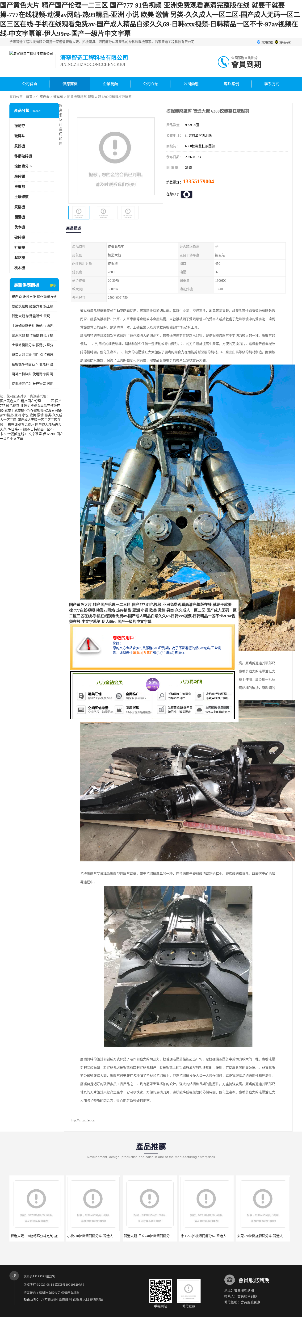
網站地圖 (96, 1299)
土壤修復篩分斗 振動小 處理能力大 (34, 325)
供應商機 (70, 84)
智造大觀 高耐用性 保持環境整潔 (34, 355)
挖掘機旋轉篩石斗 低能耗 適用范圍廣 (34, 364)
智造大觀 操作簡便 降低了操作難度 (34, 335)
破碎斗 (19, 136)
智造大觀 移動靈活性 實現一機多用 (34, 316)
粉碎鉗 (19, 176)
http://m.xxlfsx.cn (83, 1120)
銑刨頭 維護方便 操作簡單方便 (34, 296)
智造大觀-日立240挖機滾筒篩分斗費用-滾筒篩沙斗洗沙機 (165, 1236)
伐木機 (19, 227)
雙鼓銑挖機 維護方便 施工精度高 (34, 306)
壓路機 (19, 258)
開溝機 (19, 217)
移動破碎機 (23, 156)
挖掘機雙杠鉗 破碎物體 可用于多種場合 (34, 384)
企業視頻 (110, 84)
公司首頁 (29, 84)
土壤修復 (21, 197)
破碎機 (19, 237)
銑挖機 (19, 146)
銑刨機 (19, 207)
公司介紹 (150, 84)
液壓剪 (58, 97)
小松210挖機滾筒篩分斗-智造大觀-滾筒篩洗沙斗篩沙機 (107, 1236)
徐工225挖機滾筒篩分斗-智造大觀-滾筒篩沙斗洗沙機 (218, 1236)
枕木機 (19, 268)
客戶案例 (231, 84)
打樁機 (19, 247)
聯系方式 (271, 84)
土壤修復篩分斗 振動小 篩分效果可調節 (34, 345)
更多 (53, 285)
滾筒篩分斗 (23, 166)
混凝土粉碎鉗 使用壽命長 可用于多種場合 (34, 374)
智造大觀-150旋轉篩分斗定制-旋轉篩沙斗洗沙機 (46, 1236)
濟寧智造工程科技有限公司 (42, 1293)
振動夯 (19, 126)
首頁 (29, 97)
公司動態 (191, 84)
